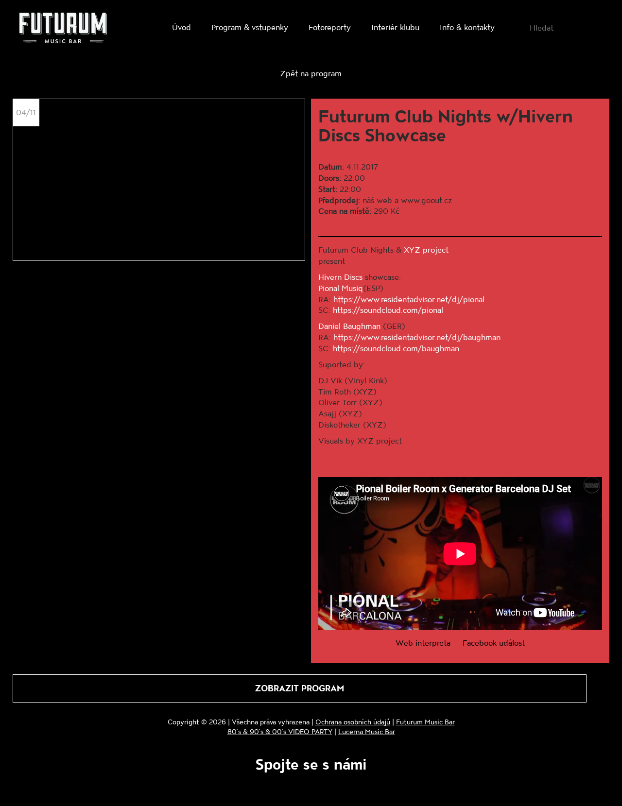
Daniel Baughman (349, 325)
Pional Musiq (340, 287)
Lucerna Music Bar (366, 731)
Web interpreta (423, 642)
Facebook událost (494, 642)
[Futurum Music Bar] (63, 30)
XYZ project (426, 249)
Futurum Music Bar (425, 722)
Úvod (181, 27)
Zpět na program (311, 73)
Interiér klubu (395, 27)
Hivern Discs (340, 276)
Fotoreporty (330, 27)
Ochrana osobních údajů (352, 722)
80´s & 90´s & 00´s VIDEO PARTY (279, 731)
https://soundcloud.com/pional (388, 309)
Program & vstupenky (249, 27)
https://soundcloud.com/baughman (396, 348)
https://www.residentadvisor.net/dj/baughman (417, 337)
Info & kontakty (467, 27)
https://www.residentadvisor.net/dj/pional (408, 299)
